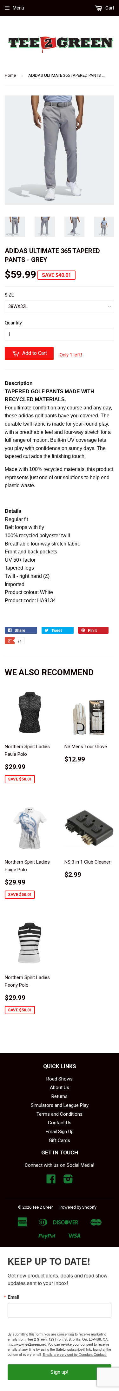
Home (10, 75)
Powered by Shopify (78, 1207)
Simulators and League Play (60, 1105)
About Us (59, 1087)
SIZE (9, 294)
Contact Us (59, 1123)
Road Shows (59, 1079)
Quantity (13, 322)
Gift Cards (59, 1140)
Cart (109, 8)
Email (13, 1297)
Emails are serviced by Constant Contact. (75, 1354)
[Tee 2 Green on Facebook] (51, 1181)
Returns (59, 1096)
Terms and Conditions (59, 1114)
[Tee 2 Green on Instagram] (68, 1181)
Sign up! (59, 1372)
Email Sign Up (60, 1131)
